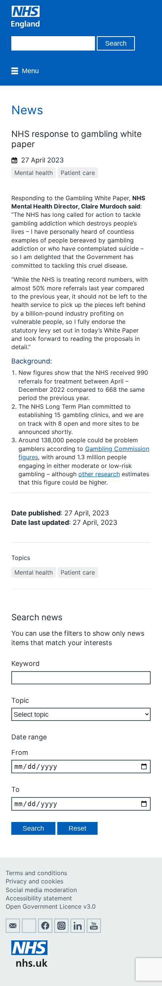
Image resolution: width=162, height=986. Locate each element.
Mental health (33, 172)
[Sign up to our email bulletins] (13, 930)
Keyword (25, 663)
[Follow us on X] (29, 930)
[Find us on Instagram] (61, 930)
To (15, 789)
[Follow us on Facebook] (45, 930)
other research (99, 474)
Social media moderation (41, 890)
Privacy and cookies (34, 881)
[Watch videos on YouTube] (94, 930)
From (19, 752)
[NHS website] (29, 964)
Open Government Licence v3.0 (51, 906)
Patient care (78, 172)
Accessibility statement (39, 898)
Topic (20, 700)
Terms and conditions (36, 873)
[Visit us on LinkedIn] (77, 930)
